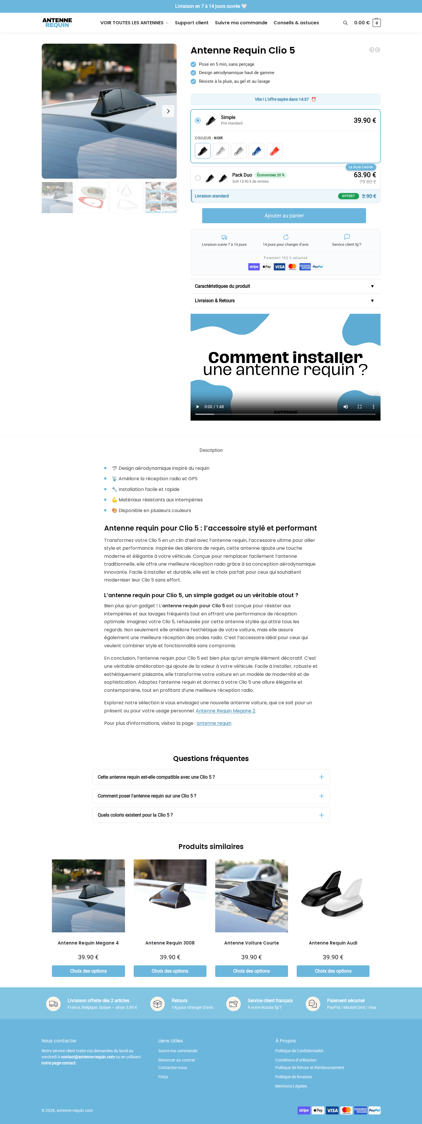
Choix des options (88, 971)
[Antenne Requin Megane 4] (88, 895)
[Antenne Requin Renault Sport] (378, 50)
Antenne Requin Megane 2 (225, 710)
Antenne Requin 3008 (170, 943)
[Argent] (221, 151)
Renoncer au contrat (176, 1060)
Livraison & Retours (285, 300)
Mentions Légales (291, 1086)
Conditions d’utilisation (295, 1060)
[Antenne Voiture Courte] (251, 895)
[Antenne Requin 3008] (170, 895)
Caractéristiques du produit (285, 286)
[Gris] (239, 151)
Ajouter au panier (284, 215)
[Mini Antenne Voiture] (372, 50)
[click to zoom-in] (109, 111)
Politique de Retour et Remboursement (309, 1067)
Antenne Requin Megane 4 (88, 943)
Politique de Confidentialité (299, 1050)
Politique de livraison (293, 1077)
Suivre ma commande (177, 1050)
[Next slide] (168, 111)
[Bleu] (257, 151)
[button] (367, 23)
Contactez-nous (172, 1067)
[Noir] (203, 151)
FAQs (163, 1077)
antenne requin (214, 723)
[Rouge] (274, 151)
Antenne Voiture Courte (251, 943)
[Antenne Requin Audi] (333, 895)
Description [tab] (211, 450)
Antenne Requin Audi (333, 943)
